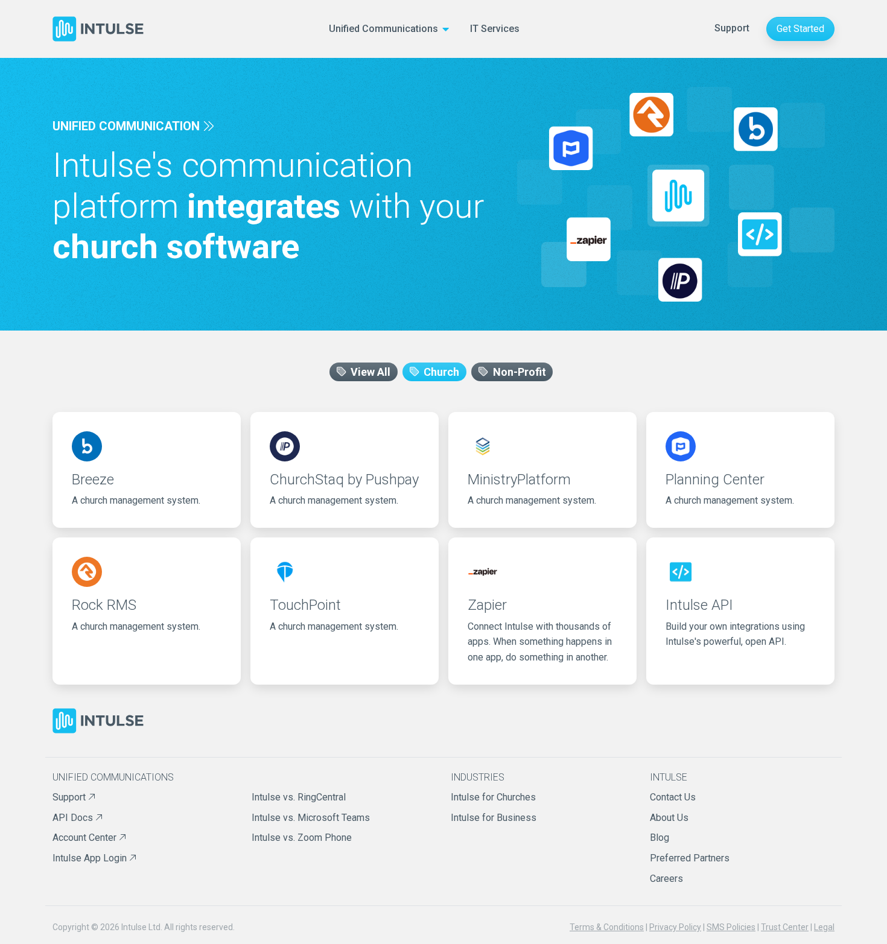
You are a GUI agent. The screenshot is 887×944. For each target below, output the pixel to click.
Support (731, 28)
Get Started (800, 28)
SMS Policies (731, 927)
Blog (659, 837)
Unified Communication (126, 126)
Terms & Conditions (607, 927)
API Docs (73, 817)
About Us (669, 817)
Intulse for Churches (493, 797)
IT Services (495, 28)
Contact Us (673, 797)
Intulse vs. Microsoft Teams (311, 817)
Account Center (85, 837)
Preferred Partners (690, 858)
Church (440, 372)
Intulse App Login (90, 858)
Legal (824, 927)
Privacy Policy (675, 927)
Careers (666, 878)
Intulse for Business (493, 817)
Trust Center (785, 927)
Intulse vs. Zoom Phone (302, 837)
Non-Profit (518, 372)
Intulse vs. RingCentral (299, 797)
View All (369, 372)
